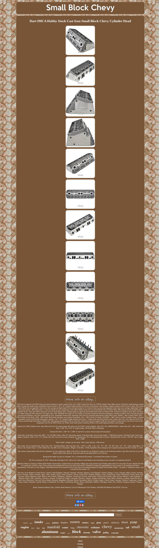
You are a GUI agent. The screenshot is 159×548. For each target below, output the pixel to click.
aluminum (50, 532)
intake (38, 522)
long (72, 528)
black (125, 522)
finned (25, 523)
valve (96, 532)
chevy (107, 526)
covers (75, 522)
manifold (53, 527)
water (65, 527)
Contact (80, 547)
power (106, 522)
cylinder (48, 523)
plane (98, 523)
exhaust (95, 527)
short (38, 528)
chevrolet (83, 527)
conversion (118, 528)
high (43, 528)
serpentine (115, 533)
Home (80, 541)
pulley (106, 532)
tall (127, 527)
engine (25, 527)
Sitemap (80, 544)
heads (92, 523)
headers (64, 522)
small (136, 527)
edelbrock (115, 523)
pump (133, 522)
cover (68, 533)
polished (55, 523)
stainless (85, 522)
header (63, 533)
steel (31, 523)
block (76, 531)
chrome (86, 532)
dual (32, 528)
